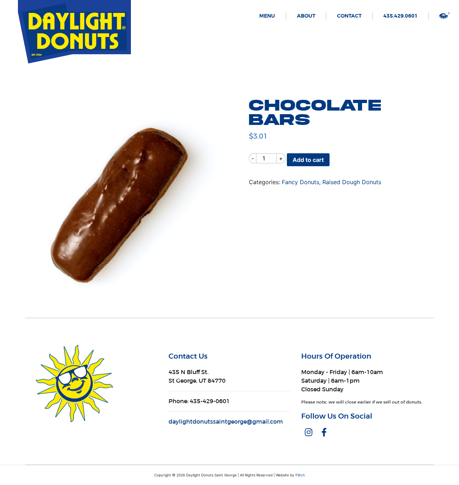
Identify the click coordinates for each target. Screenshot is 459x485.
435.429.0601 (400, 16)
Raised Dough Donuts (351, 182)
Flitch (300, 475)
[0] (443, 15)
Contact (349, 16)
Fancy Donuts (300, 182)
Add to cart (308, 159)
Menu (267, 16)
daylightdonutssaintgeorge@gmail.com (226, 421)
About (306, 16)
